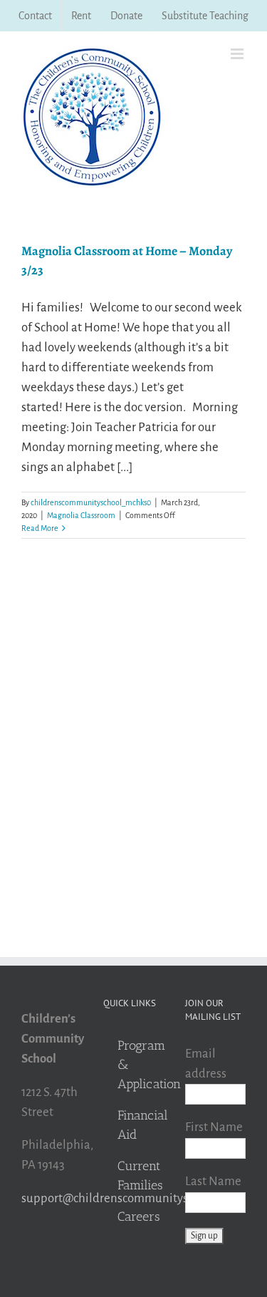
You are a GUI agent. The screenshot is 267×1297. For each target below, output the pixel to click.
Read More (39, 528)
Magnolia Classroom (81, 515)
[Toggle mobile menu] (238, 53)
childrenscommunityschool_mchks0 (91, 502)
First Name (214, 1127)
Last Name (213, 1181)
